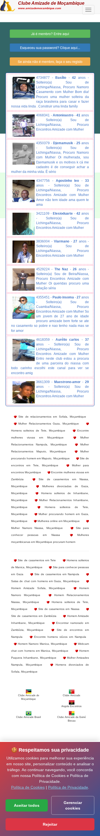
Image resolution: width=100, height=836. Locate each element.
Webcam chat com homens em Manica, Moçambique (50, 647)
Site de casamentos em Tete (36, 560)
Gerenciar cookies (73, 805)
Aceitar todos (26, 805)
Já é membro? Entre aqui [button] (50, 33)
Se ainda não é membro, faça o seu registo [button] (50, 61)
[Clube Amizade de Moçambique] (7, 5)
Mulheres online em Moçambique (58, 521)
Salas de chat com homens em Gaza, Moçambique (45, 581)
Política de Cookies (28, 787)
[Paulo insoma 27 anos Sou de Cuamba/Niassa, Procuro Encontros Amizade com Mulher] (23, 307)
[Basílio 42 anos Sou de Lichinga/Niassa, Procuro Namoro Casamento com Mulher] (23, 88)
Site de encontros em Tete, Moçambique (50, 462)
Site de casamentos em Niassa (58, 609)
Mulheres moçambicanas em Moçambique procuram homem (50, 538)
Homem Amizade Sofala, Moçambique (38, 588)
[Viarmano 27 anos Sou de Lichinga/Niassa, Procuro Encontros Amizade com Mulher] (23, 252)
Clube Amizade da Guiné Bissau (71, 719)
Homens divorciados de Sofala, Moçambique (50, 668)
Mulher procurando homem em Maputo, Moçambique (50, 455)
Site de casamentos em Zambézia (33, 615)
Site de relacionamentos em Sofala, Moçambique (51, 416)
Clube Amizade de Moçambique (51, 3)
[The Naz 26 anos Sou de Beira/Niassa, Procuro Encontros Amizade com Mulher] (23, 279)
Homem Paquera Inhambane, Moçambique (50, 654)
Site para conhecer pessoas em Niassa (50, 531)
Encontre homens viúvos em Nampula (59, 636)
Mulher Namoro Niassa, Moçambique (37, 527)
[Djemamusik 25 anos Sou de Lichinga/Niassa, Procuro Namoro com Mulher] (23, 153)
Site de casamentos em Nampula (56, 574)
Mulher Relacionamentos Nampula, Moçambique (50, 441)
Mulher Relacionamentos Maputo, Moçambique (50, 448)
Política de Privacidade (68, 787)
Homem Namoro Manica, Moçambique (42, 643)
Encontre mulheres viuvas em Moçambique (50, 434)
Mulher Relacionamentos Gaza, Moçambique (48, 423)
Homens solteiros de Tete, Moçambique (38, 430)
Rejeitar (50, 824)
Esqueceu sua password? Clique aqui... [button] (50, 47)
